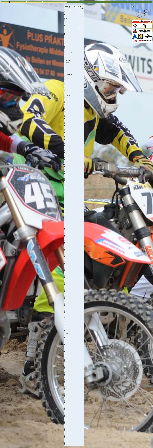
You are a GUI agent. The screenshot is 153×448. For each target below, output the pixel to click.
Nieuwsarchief (59, 1)
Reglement (11, 1)
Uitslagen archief (52, 1)
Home (2, 1)
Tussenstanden (45, 1)
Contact (64, 1)
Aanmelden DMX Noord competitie (20, 1)
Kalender (6, 1)
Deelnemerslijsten (38, 1)
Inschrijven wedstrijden (30, 1)
